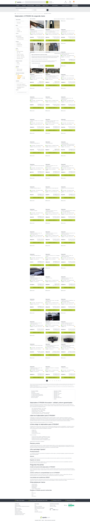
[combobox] (36, 2)
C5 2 (32, 495)
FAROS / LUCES (45, 5)
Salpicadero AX (56, 395)
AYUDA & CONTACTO (65, 5)
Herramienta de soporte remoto (20, 513)
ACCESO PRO (75, 5)
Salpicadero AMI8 (56, 394)
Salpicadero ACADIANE (57, 393)
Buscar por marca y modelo (21, 8)
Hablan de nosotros (18, 508)
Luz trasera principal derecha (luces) (37, 394)
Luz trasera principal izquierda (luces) (37, 395)
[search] (47, 2)
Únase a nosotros (17, 510)
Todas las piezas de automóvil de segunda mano (24, 13)
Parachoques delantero (35, 396)
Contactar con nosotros (18, 512)
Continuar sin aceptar (57, 53)
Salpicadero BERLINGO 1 (58, 397)
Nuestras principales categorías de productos (22, 506)
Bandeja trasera (34, 486)
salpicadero (34, 419)
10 (58, 380)
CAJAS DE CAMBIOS (30, 5)
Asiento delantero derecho (36, 488)
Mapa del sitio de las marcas (19, 514)
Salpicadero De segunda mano (38, 13)
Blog (15, 507)
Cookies (36, 509)
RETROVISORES (55, 5)
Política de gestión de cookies (39, 508)
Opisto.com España (53, 506)
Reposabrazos (34, 487)
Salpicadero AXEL (57, 396)
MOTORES (24, 5)
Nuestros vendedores (18, 509)
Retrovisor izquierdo (34, 397)
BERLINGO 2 (34, 496)
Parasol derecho (34, 484)
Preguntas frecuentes (18, 511)
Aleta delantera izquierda (35, 393)
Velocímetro (33, 392)
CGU (35, 505)
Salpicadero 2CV (56, 392)
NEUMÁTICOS (38, 5)
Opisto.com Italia (52, 505)
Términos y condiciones (38, 506)
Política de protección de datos (40, 507)
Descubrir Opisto (17, 505)
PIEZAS (17, 5)
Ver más (17, 33)
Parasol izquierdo (34, 485)
